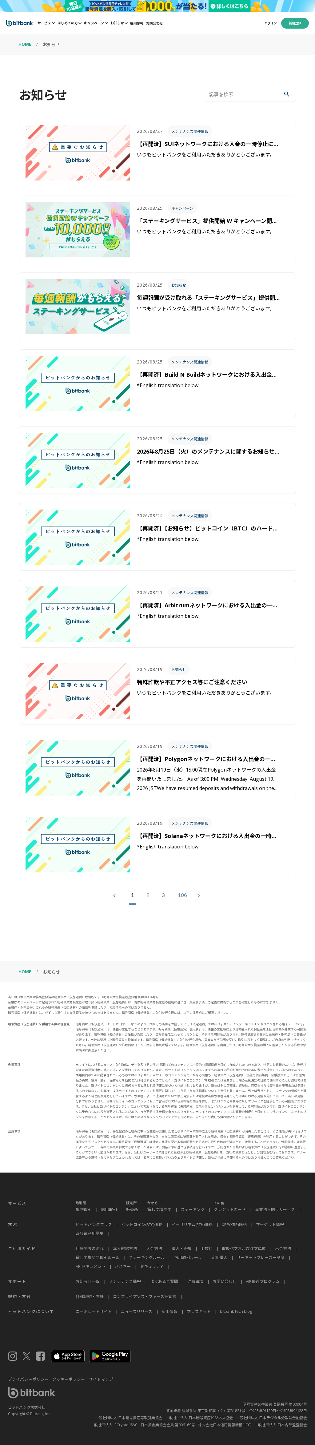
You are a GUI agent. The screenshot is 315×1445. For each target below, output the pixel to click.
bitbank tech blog (236, 1311)
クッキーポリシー (68, 1379)
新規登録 (295, 23)
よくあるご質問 (164, 1281)
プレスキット (199, 1311)
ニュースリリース (136, 1311)
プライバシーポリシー (28, 1379)
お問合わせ (154, 23)
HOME (24, 44)
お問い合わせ (225, 1281)
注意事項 (195, 1281)
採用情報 (137, 23)
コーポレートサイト (94, 1311)
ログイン (271, 23)
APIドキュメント (91, 1266)
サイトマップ (101, 1379)
